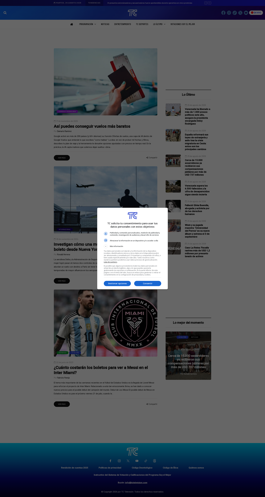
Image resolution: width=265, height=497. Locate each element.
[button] (132, 246)
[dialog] (132, 248)
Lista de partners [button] (110, 262)
